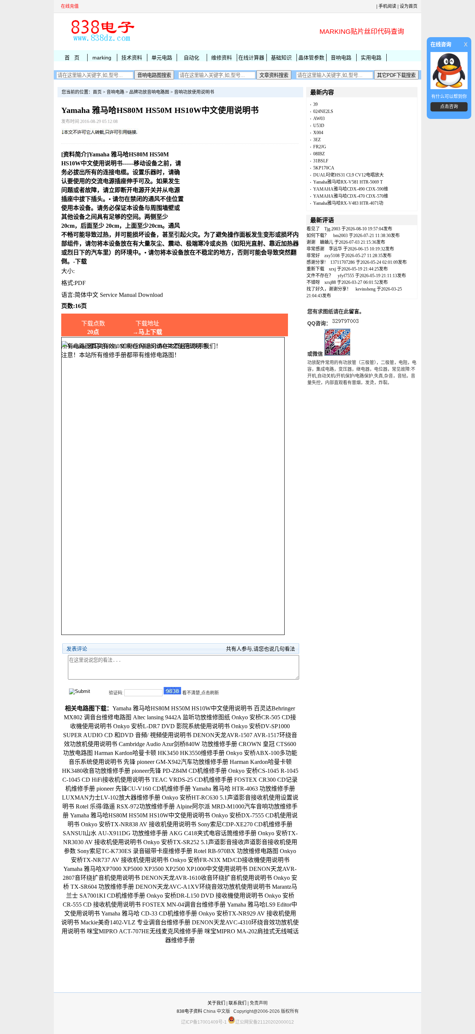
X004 (318, 132)
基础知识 (281, 58)
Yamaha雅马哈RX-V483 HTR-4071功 (348, 203)
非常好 (313, 255)
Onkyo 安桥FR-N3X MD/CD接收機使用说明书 (229, 860)
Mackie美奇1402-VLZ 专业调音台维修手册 (135, 922)
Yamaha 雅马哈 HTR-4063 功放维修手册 (243, 788)
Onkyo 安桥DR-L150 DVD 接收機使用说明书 (205, 895)
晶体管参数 (311, 58)
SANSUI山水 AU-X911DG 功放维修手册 (115, 833)
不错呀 (313, 282)
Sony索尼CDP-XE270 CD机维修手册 (245, 824)
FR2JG (319, 146)
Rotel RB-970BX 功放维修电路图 (236, 851)
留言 (354, 311)
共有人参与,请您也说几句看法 (260, 649)
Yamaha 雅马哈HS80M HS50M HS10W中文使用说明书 (140, 815)
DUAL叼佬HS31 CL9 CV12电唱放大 (348, 175)
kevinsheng (366, 289)
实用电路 (371, 58)
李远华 (335, 249)
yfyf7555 (346, 275)
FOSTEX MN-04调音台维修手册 (184, 904)
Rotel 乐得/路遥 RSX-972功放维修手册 (125, 806)
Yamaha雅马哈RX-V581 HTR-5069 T (348, 182)
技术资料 (131, 58)
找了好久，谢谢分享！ (329, 289)
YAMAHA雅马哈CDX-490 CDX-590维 (350, 189)
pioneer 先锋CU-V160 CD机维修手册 (143, 788)
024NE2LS (323, 111)
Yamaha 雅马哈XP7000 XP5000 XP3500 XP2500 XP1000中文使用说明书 (155, 869)
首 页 (72, 58)
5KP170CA (323, 168)
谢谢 (311, 242)
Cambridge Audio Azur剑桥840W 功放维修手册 (178, 744)
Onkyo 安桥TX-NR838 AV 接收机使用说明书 (138, 824)
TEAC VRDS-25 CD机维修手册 (192, 780)
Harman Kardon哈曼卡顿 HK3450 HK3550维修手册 (159, 753)
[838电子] (102, 41)
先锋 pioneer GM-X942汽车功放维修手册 (176, 762)
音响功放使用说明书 (194, 92)
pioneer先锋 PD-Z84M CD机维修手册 (179, 771)
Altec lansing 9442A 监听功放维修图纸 (181, 717)
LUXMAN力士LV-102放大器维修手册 (111, 797)
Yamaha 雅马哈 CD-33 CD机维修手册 (149, 913)
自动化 (191, 58)
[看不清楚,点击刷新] (172, 690)
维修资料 (221, 58)
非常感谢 (315, 249)
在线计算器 (251, 58)
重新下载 (315, 269)
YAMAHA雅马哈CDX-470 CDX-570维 (350, 196)
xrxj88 (330, 282)
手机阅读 (387, 6)
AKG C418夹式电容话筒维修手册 (212, 833)
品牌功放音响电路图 (149, 92)
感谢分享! (316, 262)
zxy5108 (332, 255)
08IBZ (319, 153)
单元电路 (161, 58)
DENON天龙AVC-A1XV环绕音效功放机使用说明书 (203, 887)
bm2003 (340, 235)
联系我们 (237, 1003)
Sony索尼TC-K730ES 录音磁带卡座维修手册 (134, 851)
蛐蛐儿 (326, 242)
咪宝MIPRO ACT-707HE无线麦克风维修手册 (145, 931)
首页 (97, 92)
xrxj (332, 269)
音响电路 (341, 58)
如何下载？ (318, 235)
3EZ (317, 139)
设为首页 (408, 6)
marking (101, 58)
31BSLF (320, 160)
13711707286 (342, 262)
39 (315, 104)
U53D (318, 125)
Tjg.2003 (332, 228)
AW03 (319, 118)
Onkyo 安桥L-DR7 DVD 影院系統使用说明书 (171, 726)
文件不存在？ (320, 275)
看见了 (313, 228)
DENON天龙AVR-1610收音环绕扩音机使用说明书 (206, 878)
